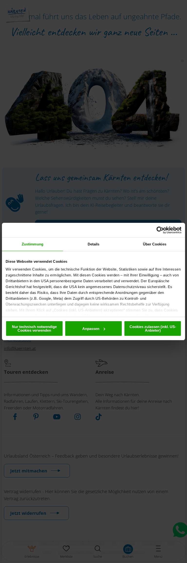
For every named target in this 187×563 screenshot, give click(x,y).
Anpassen (90, 329)
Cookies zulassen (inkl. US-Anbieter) (153, 328)
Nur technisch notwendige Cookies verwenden (34, 328)
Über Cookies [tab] (154, 244)
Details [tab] (94, 244)
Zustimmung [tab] (32, 244)
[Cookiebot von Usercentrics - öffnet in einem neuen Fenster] (160, 230)
